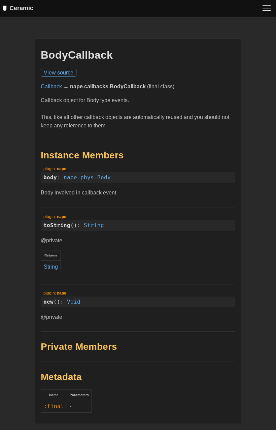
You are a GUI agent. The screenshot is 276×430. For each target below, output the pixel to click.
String (94, 225)
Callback (51, 86)
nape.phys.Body (87, 177)
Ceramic (21, 8)
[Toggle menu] (267, 8)
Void (73, 302)
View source (58, 72)
